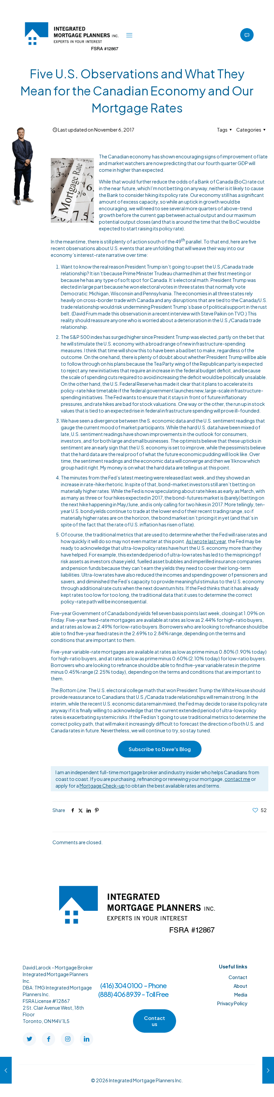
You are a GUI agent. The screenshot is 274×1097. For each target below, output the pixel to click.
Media (240, 995)
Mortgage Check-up (102, 786)
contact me (237, 779)
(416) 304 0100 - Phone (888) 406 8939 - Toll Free (133, 989)
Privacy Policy (232, 1003)
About (240, 986)
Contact (238, 977)
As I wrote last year (206, 541)
